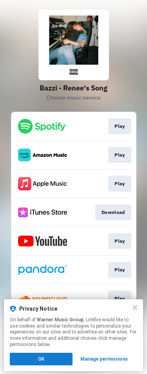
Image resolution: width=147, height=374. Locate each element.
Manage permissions (104, 359)
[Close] (135, 307)
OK (41, 359)
